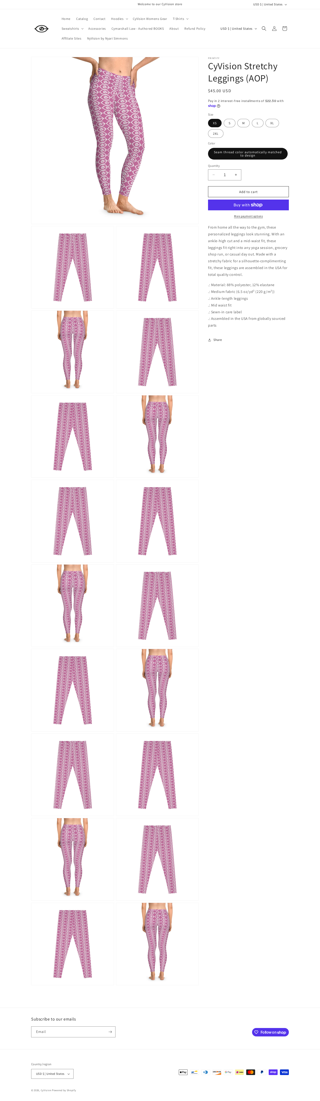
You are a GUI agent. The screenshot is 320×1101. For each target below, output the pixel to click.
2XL (216, 133)
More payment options (248, 216)
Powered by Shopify (64, 1090)
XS (215, 123)
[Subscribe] (110, 1031)
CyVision (46, 1090)
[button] (119, 19)
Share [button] (217, 340)
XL (272, 123)
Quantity (214, 166)
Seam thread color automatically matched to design (248, 153)
